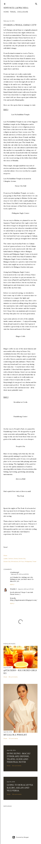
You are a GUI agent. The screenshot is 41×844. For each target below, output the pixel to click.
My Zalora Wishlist (15, 734)
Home (6, 12)
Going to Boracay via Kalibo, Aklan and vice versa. (20, 787)
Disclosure (22, 12)
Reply (12, 584)
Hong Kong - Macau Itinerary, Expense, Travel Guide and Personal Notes (18, 757)
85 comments (13, 677)
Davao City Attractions (10, 561)
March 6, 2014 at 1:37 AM (26, 589)
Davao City (22, 558)
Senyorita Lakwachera (15, 8)
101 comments (13, 738)
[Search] (36, 3)
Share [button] (5, 555)
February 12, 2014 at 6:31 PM (20, 574)
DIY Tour (21, 561)
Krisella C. (13, 589)
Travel (13, 12)
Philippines (28, 561)
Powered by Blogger (22, 837)
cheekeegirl (14, 572)
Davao (16, 558)
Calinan (10, 558)
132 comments (16, 765)
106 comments (16, 794)
